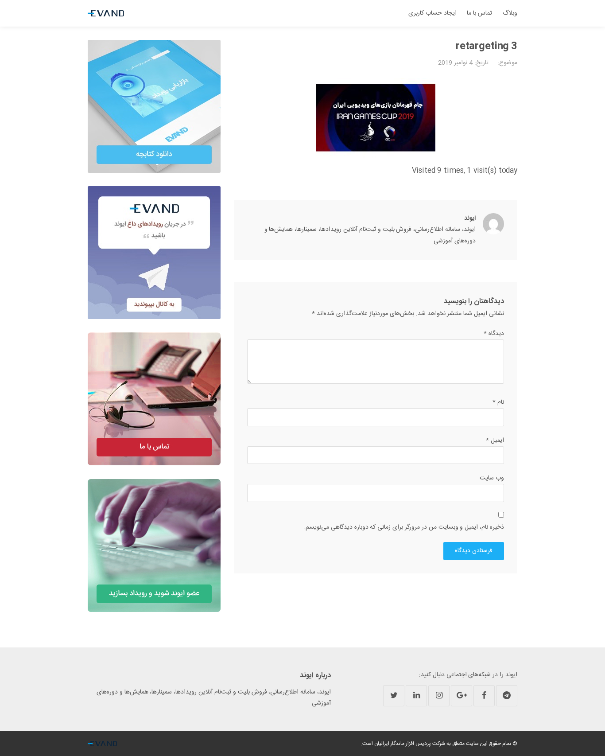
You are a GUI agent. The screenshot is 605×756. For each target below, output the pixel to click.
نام (498, 402)
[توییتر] (393, 695)
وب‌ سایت (492, 478)
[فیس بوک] (484, 695)
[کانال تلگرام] (506, 695)
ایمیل (495, 440)
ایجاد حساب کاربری (432, 13)
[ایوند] (106, 13)
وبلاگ (510, 13)
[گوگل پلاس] (461, 695)
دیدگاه (494, 333)
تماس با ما (479, 13)
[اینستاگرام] (439, 695)
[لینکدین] (416, 695)
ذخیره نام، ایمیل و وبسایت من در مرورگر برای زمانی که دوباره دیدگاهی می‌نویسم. (404, 527)
